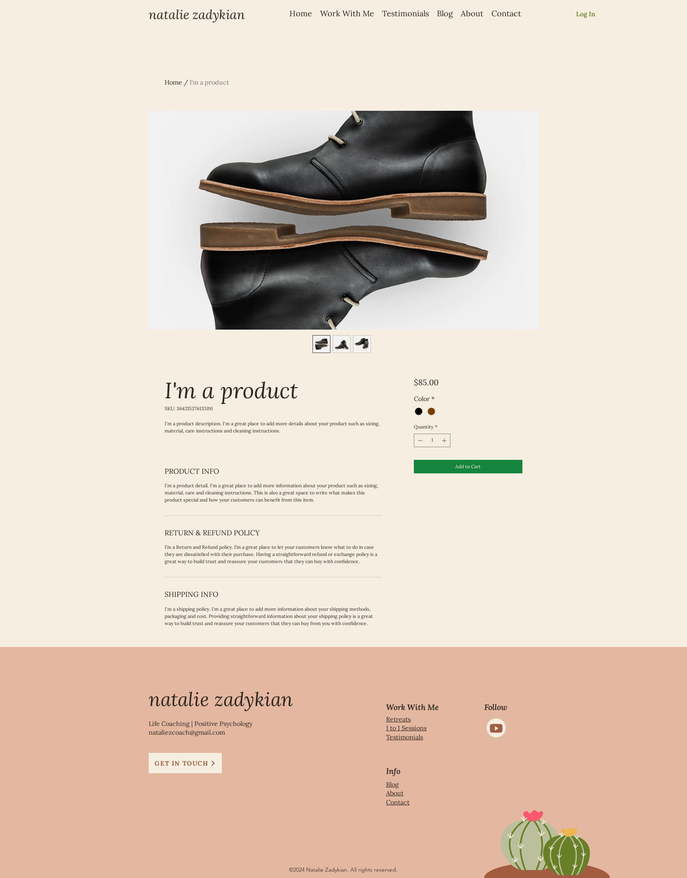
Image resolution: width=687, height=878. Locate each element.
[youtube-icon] (496, 728)
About (395, 793)
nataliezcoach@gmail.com (187, 732)
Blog (392, 784)
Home (173, 82)
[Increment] (445, 440)
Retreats (398, 719)
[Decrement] (419, 440)
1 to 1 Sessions (406, 728)
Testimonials (404, 737)
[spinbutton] (432, 440)
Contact (397, 802)
